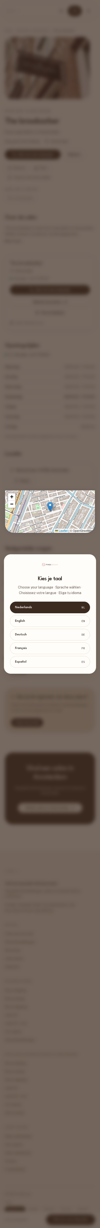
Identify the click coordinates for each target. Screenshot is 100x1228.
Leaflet (63, 530)
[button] (50, 507)
